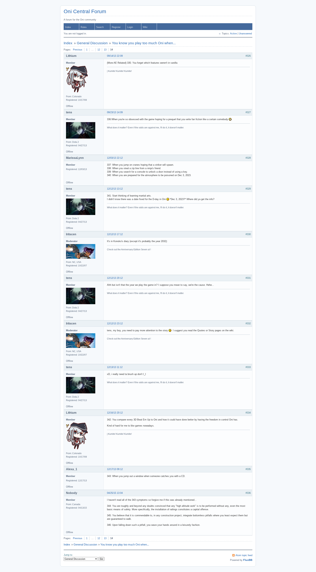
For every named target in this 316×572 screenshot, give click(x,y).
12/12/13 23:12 (115, 323)
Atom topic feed (244, 555)
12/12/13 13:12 (115, 188)
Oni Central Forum (85, 11)
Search (100, 27)
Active (233, 33)
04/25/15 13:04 (115, 493)
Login (130, 27)
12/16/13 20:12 (115, 412)
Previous (77, 49)
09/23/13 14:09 (115, 112)
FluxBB (247, 559)
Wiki (145, 27)
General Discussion (92, 43)
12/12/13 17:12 (115, 234)
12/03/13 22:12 (115, 157)
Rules (84, 27)
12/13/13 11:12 (115, 367)
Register (116, 27)
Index (68, 27)
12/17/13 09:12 (115, 469)
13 (105, 49)
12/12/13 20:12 (115, 278)
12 (98, 49)
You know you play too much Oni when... (144, 43)
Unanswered (245, 33)
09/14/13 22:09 (115, 55)
